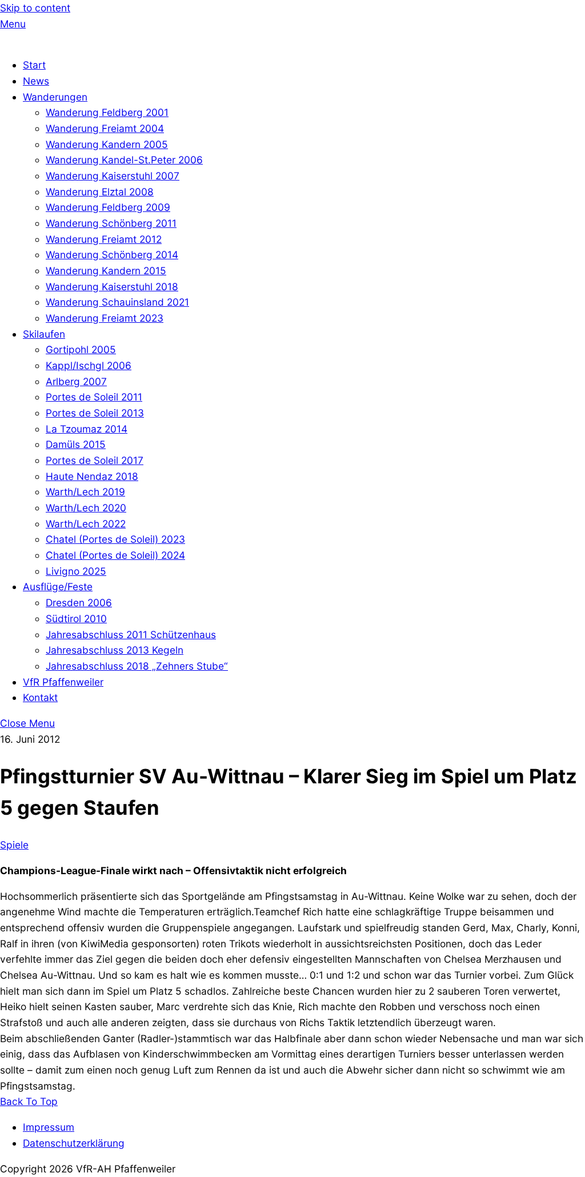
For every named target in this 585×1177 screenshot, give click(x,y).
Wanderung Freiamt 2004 (105, 128)
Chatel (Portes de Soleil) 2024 (115, 555)
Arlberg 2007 (76, 381)
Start (34, 65)
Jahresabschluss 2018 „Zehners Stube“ (137, 666)
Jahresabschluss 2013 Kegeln (114, 650)
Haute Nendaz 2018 (92, 476)
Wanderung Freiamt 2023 (104, 318)
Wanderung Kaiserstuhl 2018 (112, 287)
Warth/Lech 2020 (86, 508)
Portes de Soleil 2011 (94, 397)
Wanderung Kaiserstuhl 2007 (112, 176)
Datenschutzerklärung (74, 1143)
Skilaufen (44, 334)
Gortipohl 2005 (81, 349)
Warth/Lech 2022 (86, 524)
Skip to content (35, 8)
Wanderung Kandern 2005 (107, 144)
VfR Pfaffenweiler (63, 682)
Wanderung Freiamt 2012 (104, 239)
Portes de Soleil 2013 (95, 413)
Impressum (48, 1127)
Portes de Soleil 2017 (94, 460)
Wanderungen (55, 97)
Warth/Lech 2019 (85, 492)
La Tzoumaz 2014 (86, 429)
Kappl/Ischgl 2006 (88, 365)
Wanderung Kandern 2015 (106, 271)
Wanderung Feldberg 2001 (107, 112)
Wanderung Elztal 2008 (100, 192)
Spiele (14, 845)
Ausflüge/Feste (58, 586)
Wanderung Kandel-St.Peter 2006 (124, 160)
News (36, 81)
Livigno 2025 (76, 571)
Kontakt (40, 697)
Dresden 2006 (79, 602)
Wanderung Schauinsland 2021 (117, 302)
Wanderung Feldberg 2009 (108, 207)
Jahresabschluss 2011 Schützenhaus (131, 634)
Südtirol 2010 (76, 618)
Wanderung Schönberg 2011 (111, 223)
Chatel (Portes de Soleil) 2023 (115, 539)
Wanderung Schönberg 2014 (112, 255)
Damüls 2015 (76, 444)
